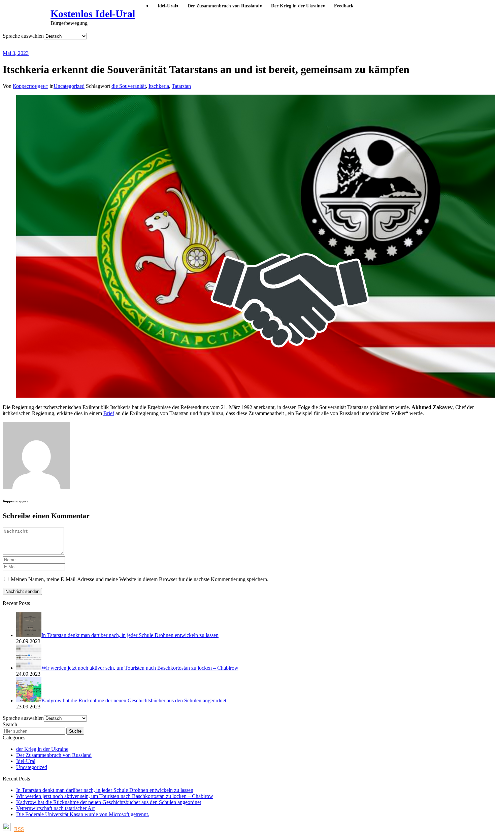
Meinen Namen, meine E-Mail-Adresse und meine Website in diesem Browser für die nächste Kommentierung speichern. (139, 579)
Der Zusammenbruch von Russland (54, 755)
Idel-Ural (25, 761)
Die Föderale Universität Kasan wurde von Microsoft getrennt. (82, 814)
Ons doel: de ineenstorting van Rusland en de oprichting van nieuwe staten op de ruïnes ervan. (180, 44)
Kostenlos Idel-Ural (93, 13)
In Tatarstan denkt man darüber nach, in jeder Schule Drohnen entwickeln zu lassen (104, 790)
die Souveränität (128, 86)
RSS (19, 829)
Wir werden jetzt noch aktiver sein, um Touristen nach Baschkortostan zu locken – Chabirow (114, 796)
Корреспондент (30, 86)
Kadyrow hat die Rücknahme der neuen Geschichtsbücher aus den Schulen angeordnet (108, 802)
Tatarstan (181, 86)
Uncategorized (69, 86)
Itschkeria (158, 86)
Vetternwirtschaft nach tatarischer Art (55, 808)
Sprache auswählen (23, 36)
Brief (108, 413)
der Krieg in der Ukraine (42, 749)
